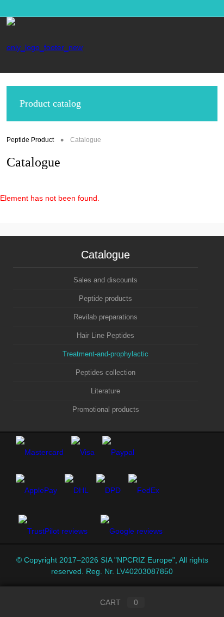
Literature (105, 391)
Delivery (165, 8)
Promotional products (105, 409)
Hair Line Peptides (105, 335)
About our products (65, 8)
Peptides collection (105, 372)
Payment (203, 8)
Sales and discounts (105, 280)
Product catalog (50, 103)
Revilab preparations (105, 317)
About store (123, 8)
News (15, 8)
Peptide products (105, 298)
